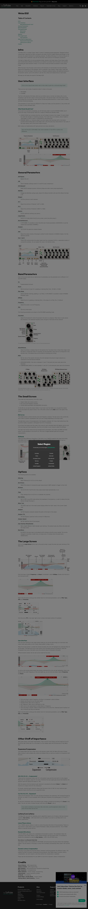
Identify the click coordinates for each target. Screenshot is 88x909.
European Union (36, 458)
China (36, 456)
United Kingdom (36, 466)
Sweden (37, 463)
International (51, 458)
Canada (51, 453)
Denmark (51, 456)
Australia (37, 453)
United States (51, 447)
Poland (51, 461)
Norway (37, 461)
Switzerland (51, 463)
